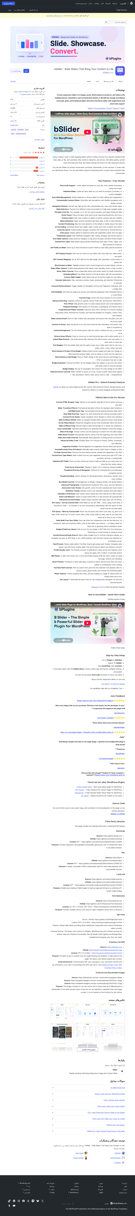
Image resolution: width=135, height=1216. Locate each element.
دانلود (26, 71)
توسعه (89, 81)
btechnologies (115, 1158)
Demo (122, 108)
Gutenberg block (21, 133)
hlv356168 (120, 754)
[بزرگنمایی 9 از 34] (71, 1045)
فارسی (106, 1203)
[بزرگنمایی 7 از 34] (122, 1045)
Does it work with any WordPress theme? (109, 1094)
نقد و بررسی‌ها (108, 81)
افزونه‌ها (100, 1189)
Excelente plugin (106, 759)
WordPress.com (24, 1183)
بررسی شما (41, 175)
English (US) (14, 125)
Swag (51, 1192)
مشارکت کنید (50, 1183)
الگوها (101, 1192)
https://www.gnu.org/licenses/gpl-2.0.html (107, 953)
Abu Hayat (79, 1153)
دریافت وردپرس (8, 3)
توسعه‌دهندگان (74, 1189)
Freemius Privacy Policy (113, 968)
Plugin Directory (122, 10)
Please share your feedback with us (109, 775)
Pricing (109, 108)
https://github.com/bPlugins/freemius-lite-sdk (105, 950)
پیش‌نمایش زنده (16, 71)
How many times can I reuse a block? (111, 1106)
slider (12, 133)
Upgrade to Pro (97, 587)
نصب (97, 81)
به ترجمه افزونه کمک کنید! (54, 15)
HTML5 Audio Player (84, 787)
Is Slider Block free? (117, 1088)
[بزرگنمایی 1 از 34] (122, 1006)
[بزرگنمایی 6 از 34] (71, 1026)
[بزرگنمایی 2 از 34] (97, 1006)
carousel (13, 129)
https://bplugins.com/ (111, 947)
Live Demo (105, 684)
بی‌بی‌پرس (26, 1189)
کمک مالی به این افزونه (37, 208)
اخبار (125, 1186)
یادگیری (76, 1183)
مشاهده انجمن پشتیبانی (37, 192)
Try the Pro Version (118, 684)
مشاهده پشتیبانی (26, 94)
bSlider (90, 108)
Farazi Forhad (78, 1158)
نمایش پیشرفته (40, 139)
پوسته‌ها (100, 1186)
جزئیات (120, 81)
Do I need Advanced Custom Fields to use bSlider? (106, 1113)
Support (116, 108)
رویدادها (52, 1186)
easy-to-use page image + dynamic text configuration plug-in (87, 732)
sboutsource (119, 713)
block (26, 129)
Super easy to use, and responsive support (95, 701)
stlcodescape (119, 727)
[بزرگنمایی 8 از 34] (97, 1045)
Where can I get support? (115, 1125)
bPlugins (106, 72)
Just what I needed (105, 718)
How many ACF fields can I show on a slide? (108, 1119)
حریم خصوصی (123, 1192)
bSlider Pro (57, 387)
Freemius (117, 1163)
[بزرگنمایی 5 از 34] (97, 1026)
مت (28, 1186)
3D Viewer (85, 796)
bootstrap (21, 129)
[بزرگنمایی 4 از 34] (122, 1026)
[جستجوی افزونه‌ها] (106, 22)
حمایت (51, 1189)
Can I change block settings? (114, 1100)
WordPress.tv (73, 1192)
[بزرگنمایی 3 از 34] (71, 1006)
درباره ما (124, 1183)
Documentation (99, 108)
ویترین (101, 1183)
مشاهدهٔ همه (14, 175)
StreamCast (79, 793)
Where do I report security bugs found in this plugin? (106, 1131)
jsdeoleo (120, 768)
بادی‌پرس (26, 1192)
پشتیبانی (13, 81)
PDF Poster (79, 790)
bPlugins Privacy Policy (110, 965)
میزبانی (125, 1189)
